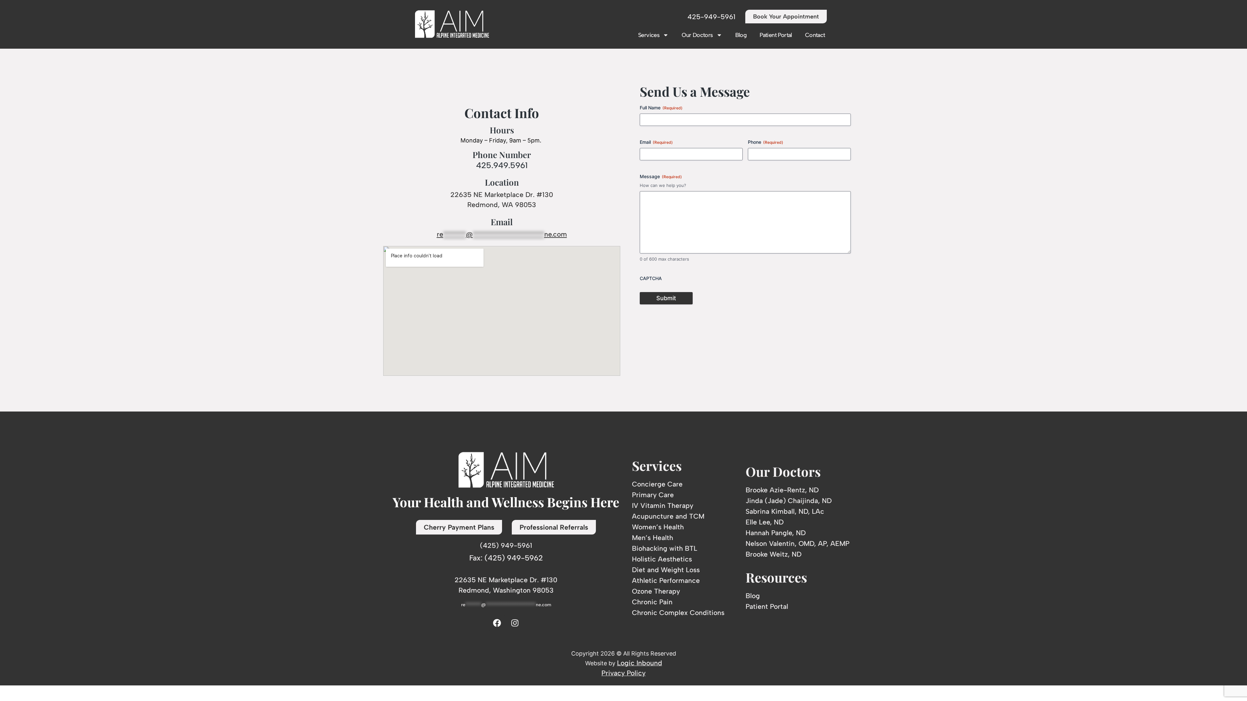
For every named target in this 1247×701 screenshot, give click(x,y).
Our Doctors (697, 35)
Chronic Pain (652, 602)
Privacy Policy (623, 673)
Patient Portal (776, 35)
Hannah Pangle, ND (776, 533)
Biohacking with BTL (664, 548)
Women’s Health (658, 527)
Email (656, 142)
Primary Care (653, 495)
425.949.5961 (502, 165)
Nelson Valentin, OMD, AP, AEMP (798, 543)
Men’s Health (652, 538)
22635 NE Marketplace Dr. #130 (501, 195)
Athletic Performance (666, 580)
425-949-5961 (711, 17)
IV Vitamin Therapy (662, 505)
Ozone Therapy (656, 591)
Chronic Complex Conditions (678, 613)
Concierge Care (657, 484)
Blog (741, 35)
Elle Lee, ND (765, 522)
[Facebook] (497, 623)
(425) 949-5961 (506, 545)
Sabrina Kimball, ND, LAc (785, 511)
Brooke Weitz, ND (773, 554)
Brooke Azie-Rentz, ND (782, 490)
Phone (765, 142)
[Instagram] (515, 623)
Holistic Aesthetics (662, 559)
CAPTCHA (651, 278)
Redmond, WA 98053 (501, 205)
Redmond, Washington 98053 (506, 590)
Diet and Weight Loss (666, 570)
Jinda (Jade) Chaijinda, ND (789, 501)
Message (661, 176)
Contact (815, 35)
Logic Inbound (639, 663)
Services (649, 35)
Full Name (661, 107)
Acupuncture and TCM (668, 516)
